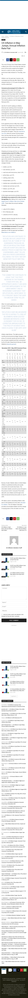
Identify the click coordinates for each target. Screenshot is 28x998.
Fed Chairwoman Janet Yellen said (14, 252)
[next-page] (5, 580)
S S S (2, 961)
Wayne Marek (4, 926)
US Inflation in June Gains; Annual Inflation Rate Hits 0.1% (21, 528)
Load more (13, 696)
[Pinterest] (14, 59)
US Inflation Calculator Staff (11, 52)
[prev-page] (2, 580)
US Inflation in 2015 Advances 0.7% (14, 717)
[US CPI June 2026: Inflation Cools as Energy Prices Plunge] (5, 567)
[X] (11, 59)
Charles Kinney (4, 713)
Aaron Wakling (4, 957)
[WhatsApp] (18, 59)
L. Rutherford (4, 898)
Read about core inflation (8, 232)
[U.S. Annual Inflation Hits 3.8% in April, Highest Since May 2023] (5, 691)
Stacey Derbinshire (5, 953)
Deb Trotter (4, 759)
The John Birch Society (6, 780)
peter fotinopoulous (6, 724)
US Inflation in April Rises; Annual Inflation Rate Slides (6, 528)
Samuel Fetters (4, 737)
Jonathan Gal (4, 709)
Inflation (7, 36)
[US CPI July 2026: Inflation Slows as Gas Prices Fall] (5, 560)
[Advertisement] (14, 15)
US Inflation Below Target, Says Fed (14, 854)
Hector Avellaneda (5, 873)
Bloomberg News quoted (14, 317)
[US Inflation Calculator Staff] (2, 52)
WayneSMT (4, 948)
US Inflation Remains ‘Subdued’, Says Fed (15, 915)
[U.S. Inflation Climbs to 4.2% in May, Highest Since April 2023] (5, 574)
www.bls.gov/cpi (11, 344)
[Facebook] (7, 59)
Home (2, 36)
